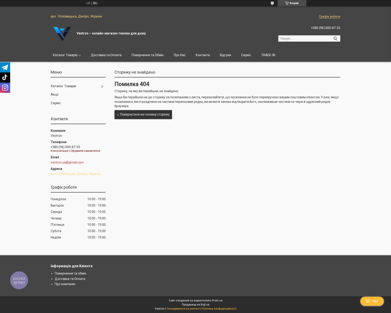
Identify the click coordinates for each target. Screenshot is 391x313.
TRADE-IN (268, 55)
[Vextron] (62, 33)
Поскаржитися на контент (183, 308)
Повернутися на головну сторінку (145, 114)
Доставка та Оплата (106, 55)
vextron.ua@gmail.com (67, 162)
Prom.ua (217, 300)
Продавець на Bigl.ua (195, 304)
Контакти (203, 55)
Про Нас (180, 55)
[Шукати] (335, 38)
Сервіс (246, 55)
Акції (54, 94)
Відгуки (225, 55)
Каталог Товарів (65, 55)
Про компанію (65, 284)
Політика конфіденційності (219, 308)
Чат (375, 301)
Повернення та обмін (70, 273)
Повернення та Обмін (148, 55)
